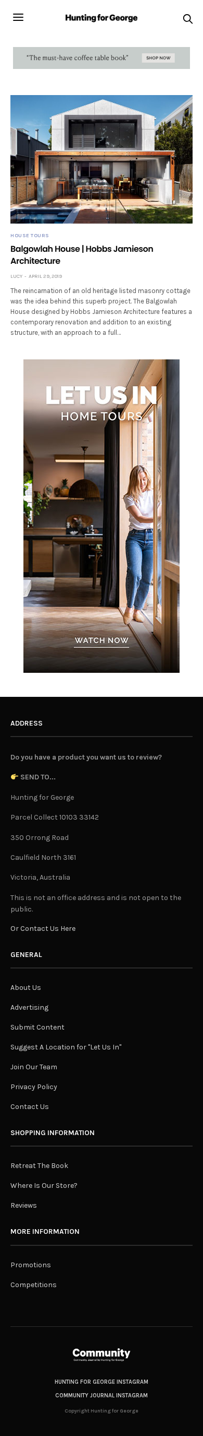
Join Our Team (33, 1067)
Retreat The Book (39, 1165)
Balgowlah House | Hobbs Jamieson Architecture (81, 254)
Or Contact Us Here (42, 928)
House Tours (29, 235)
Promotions (30, 1264)
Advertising (29, 1007)
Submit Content (37, 1027)
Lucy (16, 276)
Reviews (23, 1205)
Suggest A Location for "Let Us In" (65, 1047)
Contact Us (29, 1106)
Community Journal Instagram (101, 1395)
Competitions (33, 1284)
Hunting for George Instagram (101, 1382)
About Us (25, 987)
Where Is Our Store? (44, 1185)
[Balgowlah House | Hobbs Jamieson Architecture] (101, 159)
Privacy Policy (33, 1086)
